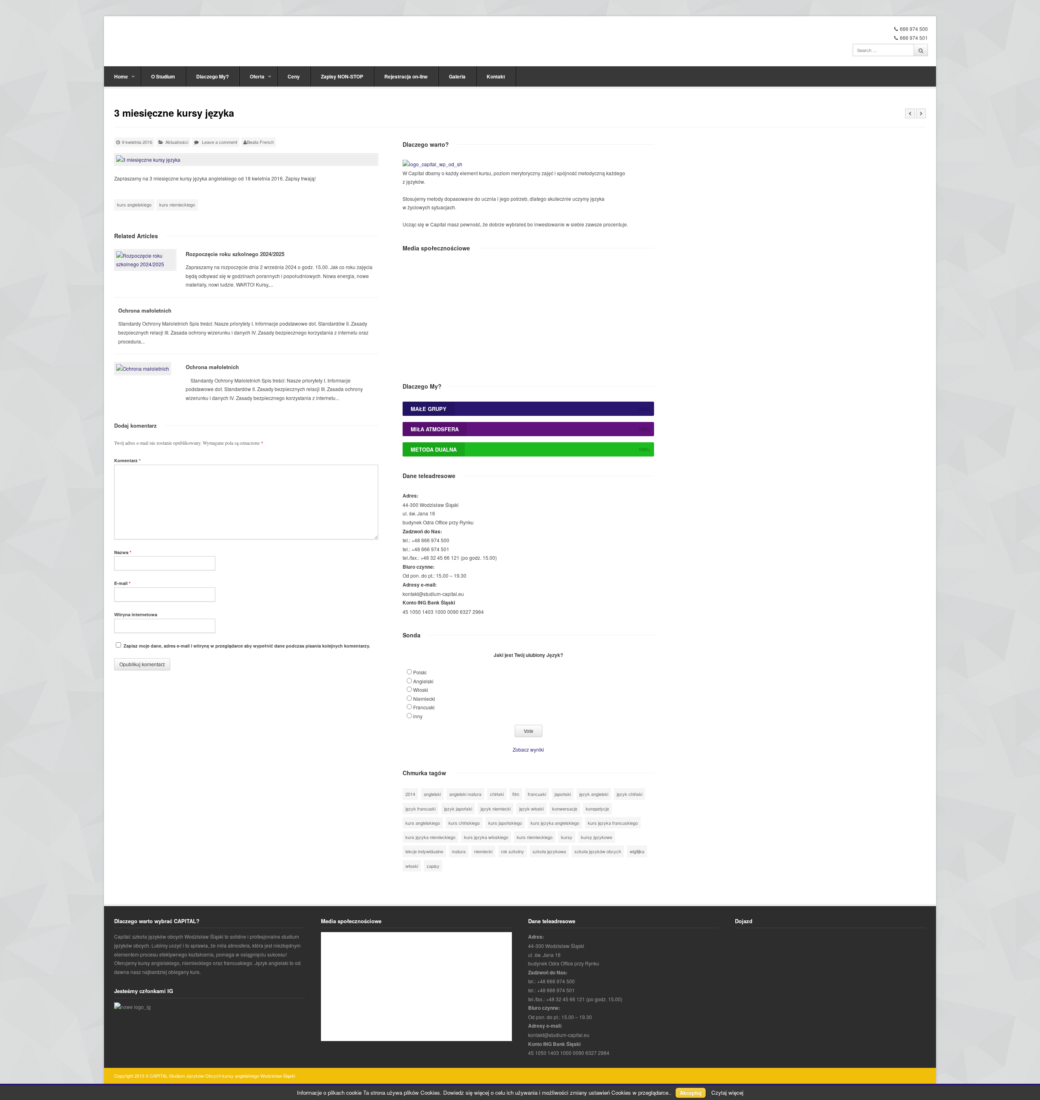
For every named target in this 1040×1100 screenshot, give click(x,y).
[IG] (132, 1006)
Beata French (260, 142)
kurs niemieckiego (177, 204)
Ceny (294, 76)
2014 (410, 794)
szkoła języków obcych (597, 851)
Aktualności (176, 142)
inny (417, 716)
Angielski (423, 681)
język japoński (458, 808)
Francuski (424, 707)
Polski (420, 672)
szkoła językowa (549, 851)
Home (121, 76)
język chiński (629, 794)
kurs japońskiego (505, 823)
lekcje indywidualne (424, 851)
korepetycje (597, 808)
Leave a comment (219, 142)
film (515, 794)
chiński (497, 794)
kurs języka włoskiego (486, 837)
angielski (432, 794)
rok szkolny (512, 851)
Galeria (457, 76)
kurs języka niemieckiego (430, 837)
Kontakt (496, 76)
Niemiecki (424, 698)
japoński (563, 794)
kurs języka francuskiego (613, 823)
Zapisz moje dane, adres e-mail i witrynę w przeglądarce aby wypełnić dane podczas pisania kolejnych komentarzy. (247, 646)
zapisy (433, 866)
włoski (411, 866)
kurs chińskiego (464, 823)
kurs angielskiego (134, 204)
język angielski (593, 794)
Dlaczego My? (212, 76)
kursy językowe (596, 837)
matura (459, 851)
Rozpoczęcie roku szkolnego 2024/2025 (235, 254)
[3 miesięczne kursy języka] (246, 159)
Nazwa (122, 552)
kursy (566, 837)
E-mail (122, 583)
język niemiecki (496, 808)
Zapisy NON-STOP (342, 76)
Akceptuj (691, 1092)
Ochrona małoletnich (144, 310)
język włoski (531, 808)
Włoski (420, 689)
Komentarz (127, 460)
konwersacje (564, 808)
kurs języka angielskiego (555, 823)
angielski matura (465, 794)
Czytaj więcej (727, 1092)
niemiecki (483, 851)
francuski (537, 794)
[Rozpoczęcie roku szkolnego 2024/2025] (145, 260)
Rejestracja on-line (406, 76)
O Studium (163, 76)
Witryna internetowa (135, 614)
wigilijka (637, 851)
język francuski (420, 808)
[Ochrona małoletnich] (142, 368)
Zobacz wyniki (528, 749)
